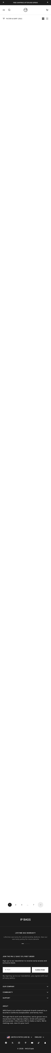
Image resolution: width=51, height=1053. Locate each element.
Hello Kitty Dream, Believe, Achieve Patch (38, 699)
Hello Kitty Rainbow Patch (38, 509)
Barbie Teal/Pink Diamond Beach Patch (38, 547)
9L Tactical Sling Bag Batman (12, 51)
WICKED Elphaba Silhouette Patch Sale (38, 585)
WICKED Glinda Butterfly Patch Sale (38, 305)
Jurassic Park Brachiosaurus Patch (38, 382)
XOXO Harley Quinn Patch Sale (12, 509)
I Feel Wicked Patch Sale (12, 267)
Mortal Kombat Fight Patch (38, 661)
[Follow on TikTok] (39, 1043)
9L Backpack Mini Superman (38, 889)
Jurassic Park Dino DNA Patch (12, 191)
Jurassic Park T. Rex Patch (13, 343)
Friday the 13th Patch (38, 850)
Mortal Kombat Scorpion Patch (13, 851)
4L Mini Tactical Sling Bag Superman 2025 (12, 585)
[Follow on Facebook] (6, 1043)
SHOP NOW (7, 158)
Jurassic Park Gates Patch (38, 89)
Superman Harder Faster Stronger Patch (12, 775)
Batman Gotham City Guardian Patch (38, 343)
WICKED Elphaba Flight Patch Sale (38, 775)
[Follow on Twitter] (12, 1043)
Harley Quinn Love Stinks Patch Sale (12, 737)
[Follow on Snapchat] (45, 1043)
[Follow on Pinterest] (25, 1043)
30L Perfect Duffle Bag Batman (38, 229)
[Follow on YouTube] (32, 1043)
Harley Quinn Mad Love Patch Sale (38, 419)
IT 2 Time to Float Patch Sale (12, 699)
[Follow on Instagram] (19, 1043)
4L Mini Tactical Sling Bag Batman (12, 229)
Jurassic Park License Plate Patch (12, 89)
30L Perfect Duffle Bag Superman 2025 (12, 623)
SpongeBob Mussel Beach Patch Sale (12, 547)
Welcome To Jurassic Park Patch (38, 191)
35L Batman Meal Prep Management (12, 661)
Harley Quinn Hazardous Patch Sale (13, 382)
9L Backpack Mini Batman (12, 889)
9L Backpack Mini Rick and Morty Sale (12, 419)
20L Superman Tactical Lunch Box (38, 623)
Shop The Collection (12, 475)
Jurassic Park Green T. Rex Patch (38, 267)
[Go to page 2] (40, 904)
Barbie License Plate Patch (13, 305)
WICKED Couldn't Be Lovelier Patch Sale (38, 737)
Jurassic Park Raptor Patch (38, 51)
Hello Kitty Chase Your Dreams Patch (12, 813)
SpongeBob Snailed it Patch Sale (38, 813)
